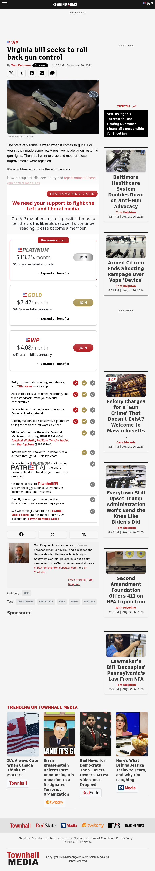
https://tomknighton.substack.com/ (56, 567)
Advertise (37, 838)
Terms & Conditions (102, 838)
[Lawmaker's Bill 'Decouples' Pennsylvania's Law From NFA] (126, 645)
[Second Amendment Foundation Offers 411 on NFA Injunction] (126, 562)
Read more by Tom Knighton (80, 582)
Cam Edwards (125, 442)
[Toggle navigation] (4, 4)
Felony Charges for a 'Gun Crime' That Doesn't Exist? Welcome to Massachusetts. (126, 419)
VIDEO (74, 601)
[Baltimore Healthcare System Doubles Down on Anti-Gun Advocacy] (126, 161)
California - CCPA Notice (77, 842)
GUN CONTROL (25, 601)
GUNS (62, 601)
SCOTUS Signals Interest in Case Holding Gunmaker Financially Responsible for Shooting (125, 124)
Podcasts (66, 838)
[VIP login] (148, 4)
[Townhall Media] (23, 858)
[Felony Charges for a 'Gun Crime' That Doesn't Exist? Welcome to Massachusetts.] (126, 385)
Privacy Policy (124, 838)
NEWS (26, 593)
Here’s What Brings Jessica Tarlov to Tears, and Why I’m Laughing (131, 770)
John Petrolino (126, 607)
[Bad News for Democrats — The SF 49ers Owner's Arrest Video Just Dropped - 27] (95, 734)
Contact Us (52, 838)
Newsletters (81, 838)
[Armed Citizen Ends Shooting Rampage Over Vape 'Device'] (126, 246)
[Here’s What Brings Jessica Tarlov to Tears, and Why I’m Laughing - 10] (132, 734)
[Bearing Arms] (65, 4)
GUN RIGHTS (46, 601)
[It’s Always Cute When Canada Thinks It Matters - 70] (23, 734)
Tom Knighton (21, 65)
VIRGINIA (89, 601)
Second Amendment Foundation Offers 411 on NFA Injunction (126, 590)
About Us (24, 838)
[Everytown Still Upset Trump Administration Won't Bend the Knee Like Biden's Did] (126, 476)
